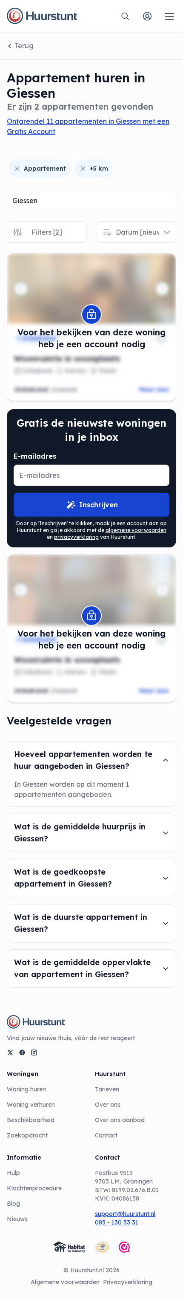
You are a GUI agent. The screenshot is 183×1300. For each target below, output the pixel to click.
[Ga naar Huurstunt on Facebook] (22, 1052)
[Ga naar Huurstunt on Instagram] (34, 1052)
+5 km (99, 168)
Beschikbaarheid (30, 1120)
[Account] (147, 16)
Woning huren (26, 1089)
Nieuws (17, 1219)
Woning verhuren (31, 1104)
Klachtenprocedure (34, 1188)
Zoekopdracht (27, 1135)
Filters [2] (46, 232)
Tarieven (107, 1089)
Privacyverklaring (127, 1282)
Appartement (45, 168)
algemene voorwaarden (136, 530)
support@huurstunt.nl (125, 1214)
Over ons (107, 1104)
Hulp (13, 1173)
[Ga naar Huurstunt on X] (10, 1052)
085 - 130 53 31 (116, 1222)
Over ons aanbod (120, 1120)
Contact (106, 1135)
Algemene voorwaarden (65, 1282)
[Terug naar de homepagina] (42, 16)
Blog (13, 1203)
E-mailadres (35, 456)
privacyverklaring (76, 537)
